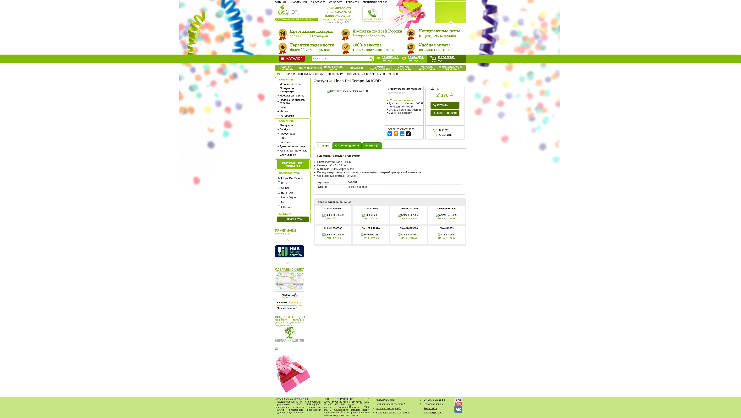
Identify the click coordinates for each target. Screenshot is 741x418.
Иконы (284, 111)
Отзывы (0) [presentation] (372, 145)
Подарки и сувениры (287, 68)
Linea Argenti (289, 197)
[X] (408, 133)
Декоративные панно (293, 146)
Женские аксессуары (426, 68)
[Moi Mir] (402, 133)
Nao (283, 202)
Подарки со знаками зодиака (292, 101)
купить (442, 105)
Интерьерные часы (333, 68)
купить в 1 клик (447, 113)
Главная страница (434, 404)
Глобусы (285, 129)
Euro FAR (287, 192)
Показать (294, 219)
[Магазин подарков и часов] (288, 9)
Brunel (285, 182)
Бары (283, 137)
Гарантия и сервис (375, 2)
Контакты (352, 2)
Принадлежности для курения (451, 68)
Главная (280, 2)
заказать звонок (372, 19)
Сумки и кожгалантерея (380, 68)
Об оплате (335, 2)
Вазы (283, 107)
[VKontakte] (389, 133)
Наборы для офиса (292, 95)
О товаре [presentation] (323, 145)
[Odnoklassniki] (396, 133)
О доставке (318, 2)
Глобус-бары (288, 133)
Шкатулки (356, 68)
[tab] (323, 145)
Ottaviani (286, 207)
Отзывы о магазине (434, 400)
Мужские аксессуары (403, 68)
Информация (298, 2)
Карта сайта (430, 408)
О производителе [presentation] (347, 145)
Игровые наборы (290, 83)
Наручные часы (310, 68)
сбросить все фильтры (293, 165)
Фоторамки (287, 115)
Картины (285, 142)
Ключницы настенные (293, 150)
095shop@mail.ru (433, 412)
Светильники (288, 154)
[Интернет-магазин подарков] (278, 74)
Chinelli (285, 187)
